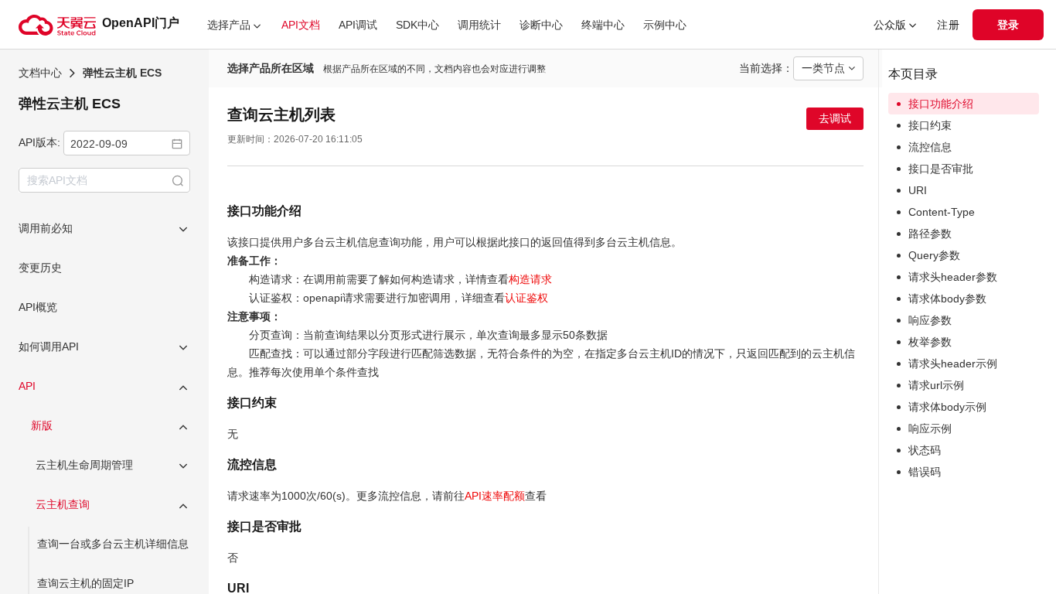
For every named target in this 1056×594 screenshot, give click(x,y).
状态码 (924, 450)
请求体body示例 (947, 407)
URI (917, 190)
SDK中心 (417, 25)
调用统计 (479, 25)
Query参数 (934, 255)
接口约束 (930, 125)
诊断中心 (541, 25)
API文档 (300, 25)
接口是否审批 (940, 168)
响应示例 (930, 428)
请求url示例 (936, 385)
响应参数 (930, 320)
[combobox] (126, 143)
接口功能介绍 (940, 103)
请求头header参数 (952, 277)
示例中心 (664, 25)
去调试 (835, 118)
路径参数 (930, 233)
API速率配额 (495, 496)
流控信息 (930, 147)
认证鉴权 (526, 298)
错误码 (924, 472)
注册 (948, 25)
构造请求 (530, 279)
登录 (1008, 25)
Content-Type (941, 212)
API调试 (358, 25)
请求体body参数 (947, 298)
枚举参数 (930, 342)
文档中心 (40, 73)
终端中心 (603, 25)
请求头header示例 (952, 363)
